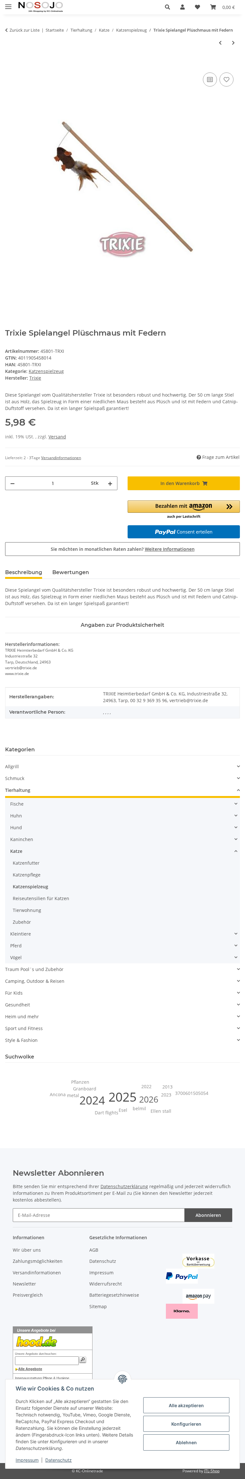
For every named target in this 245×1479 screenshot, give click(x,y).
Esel (123, 1110)
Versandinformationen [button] (61, 457)
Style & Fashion (21, 1040)
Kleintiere (20, 934)
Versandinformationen (37, 1273)
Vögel (16, 957)
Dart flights (106, 1113)
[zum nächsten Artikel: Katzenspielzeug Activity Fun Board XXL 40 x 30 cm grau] (233, 42)
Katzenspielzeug (46, 371)
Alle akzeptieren (186, 1405)
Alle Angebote (30, 1369)
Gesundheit (17, 1005)
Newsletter (24, 1284)
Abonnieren (208, 1215)
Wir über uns (27, 1250)
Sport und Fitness (24, 1028)
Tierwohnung (27, 910)
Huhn (16, 816)
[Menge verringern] (12, 483)
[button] (167, 7)
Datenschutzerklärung (124, 1186)
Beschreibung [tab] (23, 572)
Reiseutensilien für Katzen (41, 898)
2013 (167, 1087)
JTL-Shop (211, 1471)
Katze (16, 851)
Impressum (27, 1460)
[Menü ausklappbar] (8, 4)
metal (73, 1095)
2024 (92, 1100)
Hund (16, 827)
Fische (17, 804)
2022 (146, 1086)
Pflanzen (80, 1082)
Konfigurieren (186, 1424)
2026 (148, 1099)
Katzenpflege (27, 875)
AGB (93, 1250)
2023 (166, 1095)
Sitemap (98, 1306)
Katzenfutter (26, 863)
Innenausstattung (28, 1378)
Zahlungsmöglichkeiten (38, 1261)
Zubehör (22, 922)
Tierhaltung (17, 790)
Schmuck (14, 778)
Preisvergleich (28, 1295)
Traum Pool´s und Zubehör (34, 969)
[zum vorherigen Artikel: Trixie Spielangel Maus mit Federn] (220, 42)
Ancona (58, 1094)
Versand (57, 437)
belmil (139, 1108)
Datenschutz (58, 1460)
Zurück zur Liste (25, 30)
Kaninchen (21, 839)
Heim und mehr (22, 1016)
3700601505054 (191, 1093)
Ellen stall (161, 1111)
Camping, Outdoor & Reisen (34, 981)
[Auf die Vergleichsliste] (210, 79)
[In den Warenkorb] (10, 63)
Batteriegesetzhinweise (114, 1295)
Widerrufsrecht (105, 1284)
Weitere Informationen (170, 549)
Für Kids (14, 993)
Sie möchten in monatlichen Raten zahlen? (123, 549)
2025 (122, 1096)
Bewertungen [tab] (70, 572)
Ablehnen (186, 1442)
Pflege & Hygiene (56, 1378)
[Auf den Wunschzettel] (226, 79)
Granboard (84, 1089)
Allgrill (12, 766)
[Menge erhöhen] (110, 483)
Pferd (16, 946)
